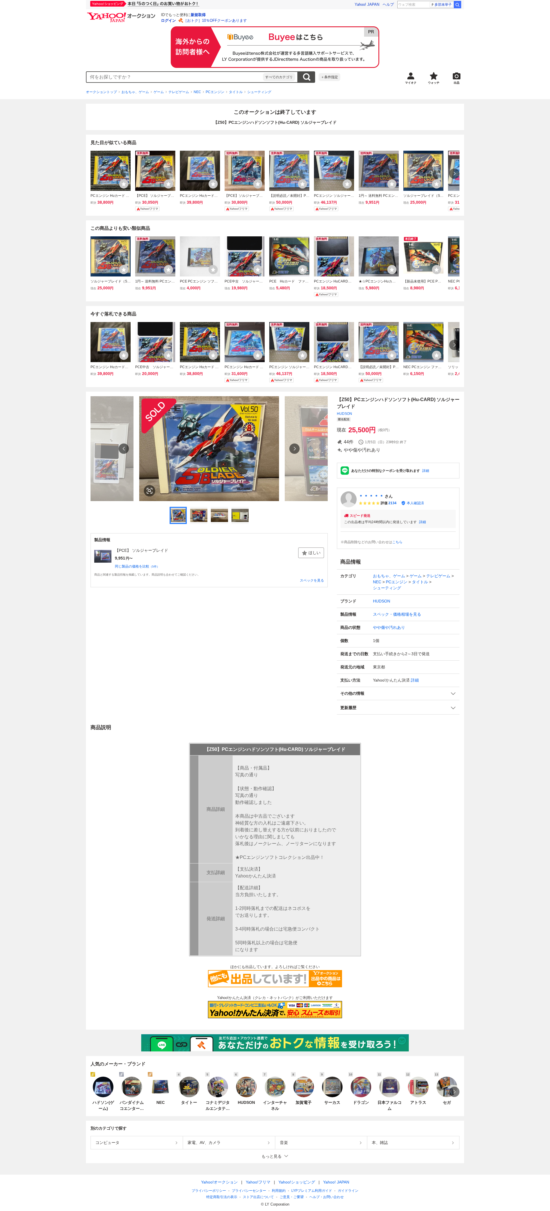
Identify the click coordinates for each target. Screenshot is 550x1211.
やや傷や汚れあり (389, 627)
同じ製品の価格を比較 (137, 566)
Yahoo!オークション (219, 1182)
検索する (306, 77)
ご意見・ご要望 (292, 1197)
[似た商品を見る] (149, 490)
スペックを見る (312, 580)
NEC (197, 92)
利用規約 (279, 1191)
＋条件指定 (329, 77)
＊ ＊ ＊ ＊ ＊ (371, 496)
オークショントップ (101, 92)
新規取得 (198, 15)
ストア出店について (258, 1197)
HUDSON (344, 414)
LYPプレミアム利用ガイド (311, 1191)
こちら (397, 542)
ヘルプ (388, 4)
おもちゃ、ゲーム (135, 92)
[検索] (457, 4)
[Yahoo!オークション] (122, 14)
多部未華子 (443, 5)
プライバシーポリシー (209, 1191)
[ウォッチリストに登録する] (123, 184)
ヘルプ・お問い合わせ (326, 1197)
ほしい (315, 552)
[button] (398, 693)
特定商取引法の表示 (221, 1197)
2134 (392, 503)
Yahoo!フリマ (258, 1182)
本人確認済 (415, 503)
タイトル (236, 92)
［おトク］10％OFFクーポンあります (215, 20)
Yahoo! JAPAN (367, 4)
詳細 (425, 471)
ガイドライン (348, 1191)
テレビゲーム (178, 92)
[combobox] (175, 77)
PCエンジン (215, 92)
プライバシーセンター (249, 1191)
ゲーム (159, 92)
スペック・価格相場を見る (397, 614)
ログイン (168, 20)
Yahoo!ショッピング (296, 1182)
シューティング (259, 92)
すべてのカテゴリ (279, 77)
